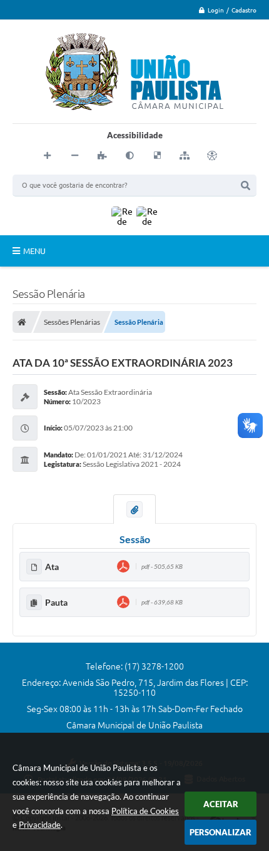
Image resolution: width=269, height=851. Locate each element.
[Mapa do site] (184, 155)
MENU (34, 251)
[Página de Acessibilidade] (212, 155)
